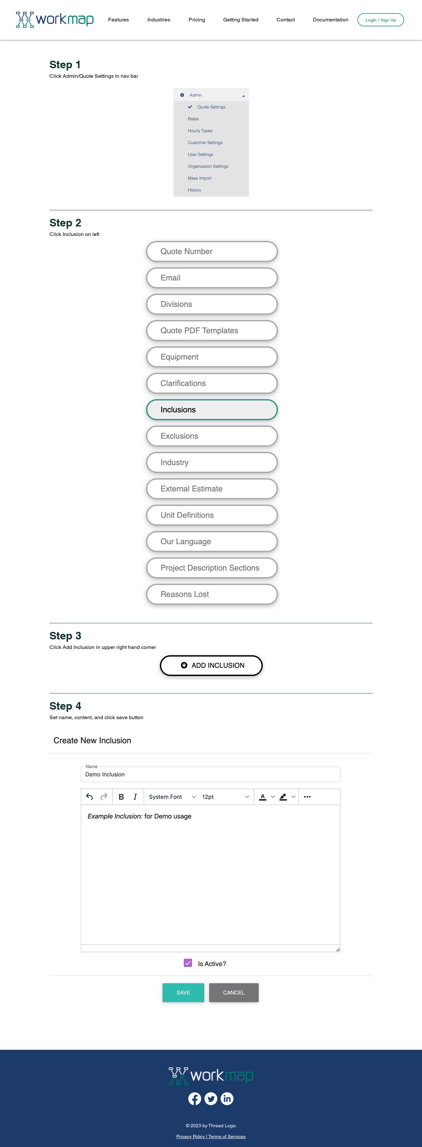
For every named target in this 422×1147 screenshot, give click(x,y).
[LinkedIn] (227, 1098)
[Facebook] (194, 1098)
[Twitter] (210, 1098)
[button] (330, 20)
